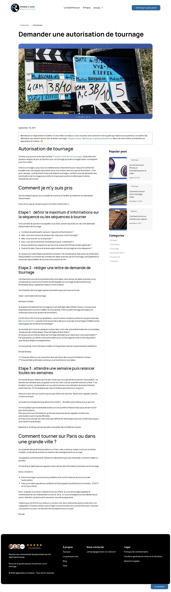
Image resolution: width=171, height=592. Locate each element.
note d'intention (28, 321)
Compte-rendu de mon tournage (67, 156)
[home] (23, 8)
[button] (98, 7)
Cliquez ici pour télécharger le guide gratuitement (90, 138)
